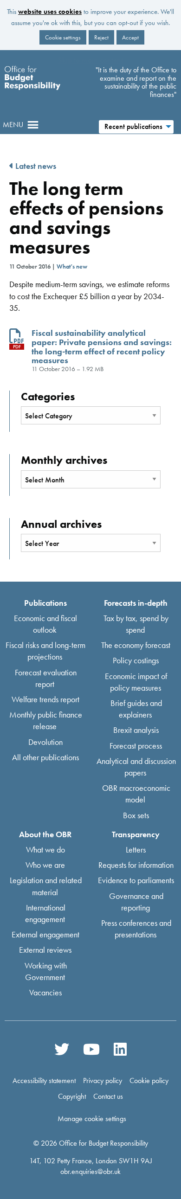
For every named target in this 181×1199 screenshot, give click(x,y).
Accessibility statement (44, 1081)
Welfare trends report (45, 699)
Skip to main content (90, 60)
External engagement (45, 934)
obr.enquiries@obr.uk (90, 1171)
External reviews (45, 949)
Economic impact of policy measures (136, 681)
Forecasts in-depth (136, 602)
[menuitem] (136, 125)
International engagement (45, 913)
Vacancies (45, 992)
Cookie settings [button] (63, 37)
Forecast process (136, 745)
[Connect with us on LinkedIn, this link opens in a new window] (120, 1049)
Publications (45, 602)
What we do (45, 849)
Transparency (136, 833)
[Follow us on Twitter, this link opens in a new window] (62, 1049)
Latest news (34, 165)
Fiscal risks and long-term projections (45, 651)
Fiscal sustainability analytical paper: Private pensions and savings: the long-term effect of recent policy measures (102, 346)
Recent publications (133, 126)
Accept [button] (130, 37)
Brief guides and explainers (136, 709)
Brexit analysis (136, 730)
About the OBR (45, 833)
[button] (13, 124)
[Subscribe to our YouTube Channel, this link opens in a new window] (91, 1049)
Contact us (108, 1096)
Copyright (72, 1096)
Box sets (136, 814)
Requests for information (136, 864)
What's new (72, 266)
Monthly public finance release (45, 720)
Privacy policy (102, 1081)
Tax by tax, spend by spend (135, 623)
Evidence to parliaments (136, 880)
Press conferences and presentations (136, 928)
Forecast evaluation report (46, 678)
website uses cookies (50, 11)
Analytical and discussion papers (136, 766)
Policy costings (136, 660)
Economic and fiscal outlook (45, 623)
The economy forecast (135, 645)
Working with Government (46, 971)
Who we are (45, 864)
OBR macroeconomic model (136, 793)
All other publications (45, 756)
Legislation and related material (46, 886)
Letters (136, 849)
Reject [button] (101, 37)
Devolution (45, 741)
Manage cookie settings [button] (92, 1119)
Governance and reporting (136, 901)
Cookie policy (148, 1081)
